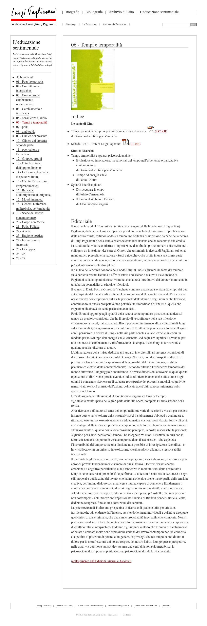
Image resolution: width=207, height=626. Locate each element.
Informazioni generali (118, 605)
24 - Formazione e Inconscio (27, 242)
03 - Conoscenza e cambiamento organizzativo (28, 99)
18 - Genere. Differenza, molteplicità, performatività (33, 206)
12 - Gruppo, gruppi (29, 158)
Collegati (127, 614)
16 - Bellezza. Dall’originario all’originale (33, 192)
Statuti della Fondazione (145, 605)
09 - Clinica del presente (31, 136)
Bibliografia (94, 11)
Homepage (71, 24)
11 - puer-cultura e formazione (27, 151)
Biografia (72, 11)
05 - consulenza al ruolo (31, 118)
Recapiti (166, 605)
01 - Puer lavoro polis (29, 81)
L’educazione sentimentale (159, 11)
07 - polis (22, 127)
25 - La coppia (25, 249)
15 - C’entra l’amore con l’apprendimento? (32, 183)
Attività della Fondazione (114, 24)
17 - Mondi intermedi (29, 199)
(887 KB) (160, 131)
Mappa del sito (44, 605)
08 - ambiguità (25, 131)
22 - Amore (23, 231)
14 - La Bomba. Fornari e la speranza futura (32, 174)
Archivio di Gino (121, 11)
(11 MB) (134, 143)
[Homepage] (33, 25)
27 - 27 (20, 258)
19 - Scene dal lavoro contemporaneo (29, 215)
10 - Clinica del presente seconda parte (31, 142)
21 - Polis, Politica (27, 226)
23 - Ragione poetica (29, 235)
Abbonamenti (25, 77)
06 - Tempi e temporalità (31, 122)
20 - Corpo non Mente (30, 222)
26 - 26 (20, 253)
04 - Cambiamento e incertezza (29, 111)
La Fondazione (89, 24)
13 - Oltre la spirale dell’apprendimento (28, 165)
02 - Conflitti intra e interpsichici (28, 88)
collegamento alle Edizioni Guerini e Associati (101, 561)
